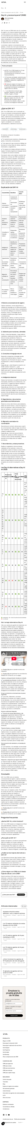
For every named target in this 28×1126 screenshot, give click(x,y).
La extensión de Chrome (9, 680)
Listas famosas (6, 1090)
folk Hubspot (6, 1047)
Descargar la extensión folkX (10, 1043)
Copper (2, 594)
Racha (2, 606)
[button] (3, 1123)
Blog (4, 1084)
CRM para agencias (8, 1063)
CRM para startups (7, 1070)
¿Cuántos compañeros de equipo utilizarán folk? (13, 1007)
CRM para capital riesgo (9, 1072)
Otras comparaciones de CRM (10, 1056)
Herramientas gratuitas (8, 1088)
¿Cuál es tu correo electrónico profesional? (12, 1000)
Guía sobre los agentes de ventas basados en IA (13, 1094)
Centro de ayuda (7, 1079)
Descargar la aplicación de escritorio (12, 1045)
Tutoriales (5, 1081)
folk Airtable (6, 1052)
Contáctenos (6, 1109)
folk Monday (6, 1054)
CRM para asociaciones (9, 1068)
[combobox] (20, 1122)
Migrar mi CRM (6, 1041)
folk (21, 91)
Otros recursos (6, 1097)
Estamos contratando (8, 1104)
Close (2, 551)
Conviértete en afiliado (8, 1106)
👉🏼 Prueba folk (5, 669)
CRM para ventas (7, 1066)
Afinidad (3, 580)
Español (20, 1122)
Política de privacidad (19, 1119)
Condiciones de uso (8, 1119)
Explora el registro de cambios (10, 1086)
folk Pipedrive (6, 1050)
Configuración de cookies (9, 1122)
